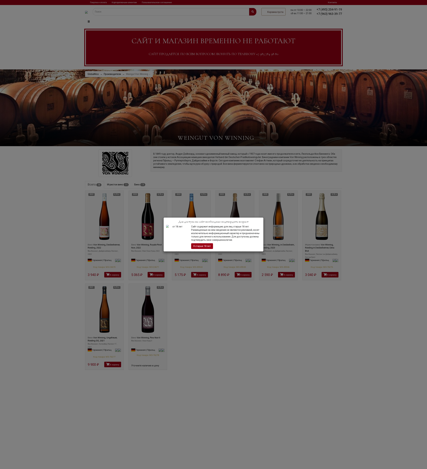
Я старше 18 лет (202, 246)
